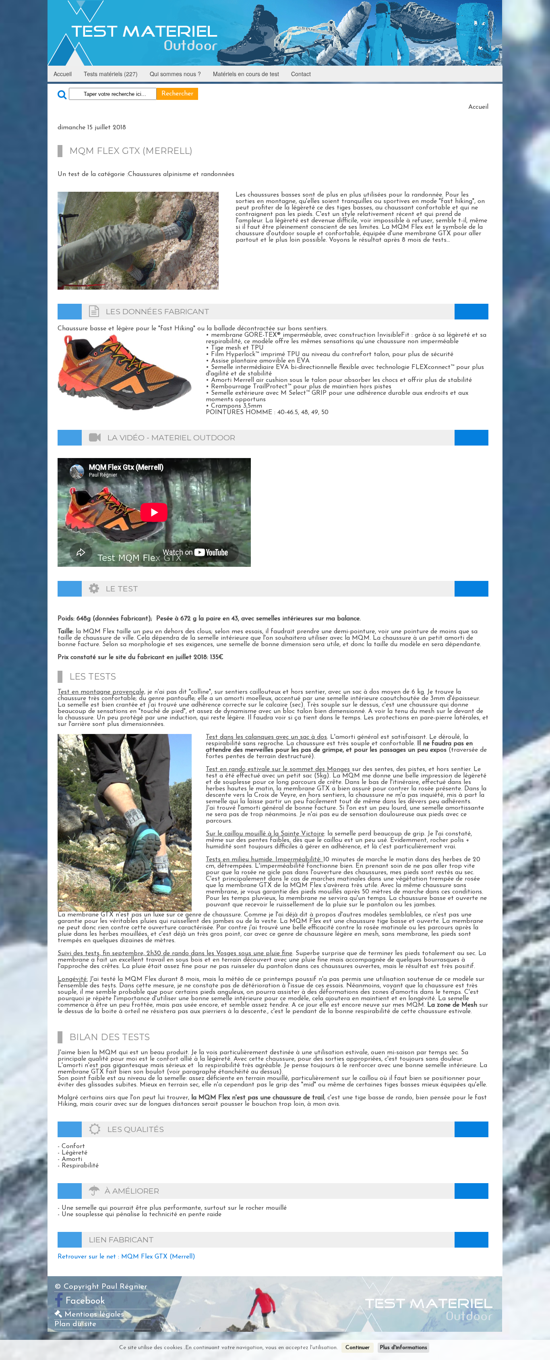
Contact (301, 74)
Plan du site (75, 1324)
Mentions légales (93, 1315)
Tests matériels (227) (111, 74)
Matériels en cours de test (246, 74)
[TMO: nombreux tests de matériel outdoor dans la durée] (275, 32)
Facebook (85, 1301)
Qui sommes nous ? (175, 74)
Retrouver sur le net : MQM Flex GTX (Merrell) (126, 1257)
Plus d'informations (403, 1348)
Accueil (63, 74)
